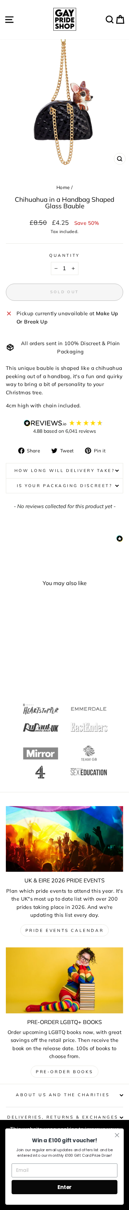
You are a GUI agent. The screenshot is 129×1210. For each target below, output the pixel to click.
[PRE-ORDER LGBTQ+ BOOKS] (64, 980)
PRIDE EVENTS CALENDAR (64, 930)
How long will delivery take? (64, 470)
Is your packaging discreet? (64, 485)
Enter (64, 1186)
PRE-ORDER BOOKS (64, 1071)
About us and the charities (63, 1094)
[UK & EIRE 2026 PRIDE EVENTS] (64, 839)
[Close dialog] (117, 1135)
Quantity (64, 255)
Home (62, 187)
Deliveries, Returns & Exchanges (62, 1117)
